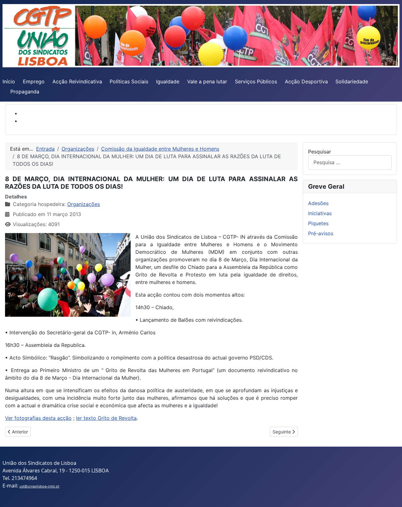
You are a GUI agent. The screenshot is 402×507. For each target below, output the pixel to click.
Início (9, 81)
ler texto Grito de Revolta (106, 418)
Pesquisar (319, 151)
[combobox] (350, 162)
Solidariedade (351, 81)
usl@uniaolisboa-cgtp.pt (39, 486)
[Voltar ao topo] (391, 495)
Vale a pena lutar (207, 81)
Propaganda (24, 91)
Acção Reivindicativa (77, 81)
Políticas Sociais (129, 81)
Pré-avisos (320, 233)
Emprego (34, 81)
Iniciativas (320, 213)
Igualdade (167, 81)
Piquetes (318, 223)
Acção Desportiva (306, 81)
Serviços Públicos (256, 81)
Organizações (83, 204)
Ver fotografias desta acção (38, 418)
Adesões (318, 203)
